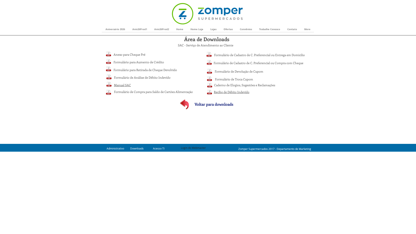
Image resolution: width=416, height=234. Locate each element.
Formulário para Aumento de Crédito (139, 62)
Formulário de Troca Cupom (234, 79)
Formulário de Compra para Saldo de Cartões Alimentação (153, 92)
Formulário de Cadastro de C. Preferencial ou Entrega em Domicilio (259, 55)
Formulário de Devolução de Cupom (239, 71)
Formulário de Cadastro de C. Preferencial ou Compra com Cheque (258, 63)
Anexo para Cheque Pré (129, 54)
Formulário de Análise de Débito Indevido (142, 77)
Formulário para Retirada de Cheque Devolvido (145, 70)
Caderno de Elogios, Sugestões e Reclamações (244, 85)
